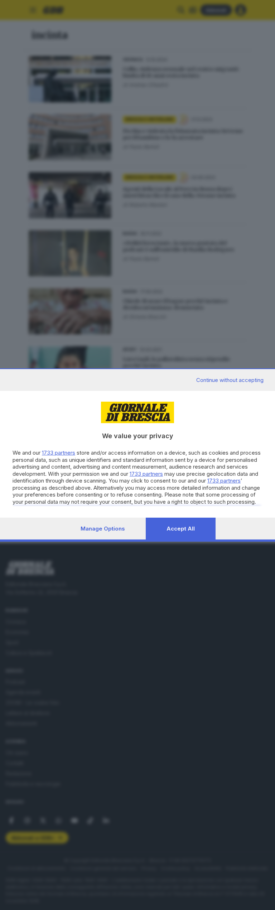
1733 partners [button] (58, 452)
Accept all (181, 528)
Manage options (103, 528)
